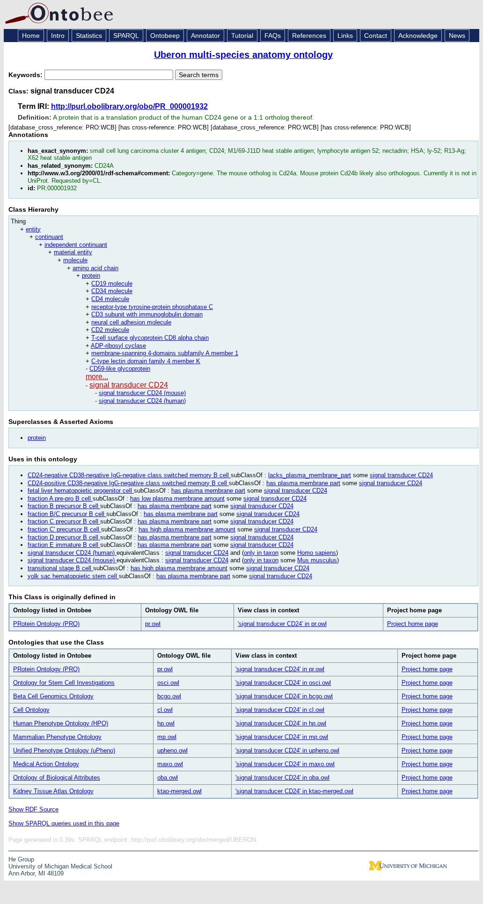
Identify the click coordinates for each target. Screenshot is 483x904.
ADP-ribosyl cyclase (118, 345)
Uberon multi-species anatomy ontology (243, 55)
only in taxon (261, 552)
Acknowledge (418, 35)
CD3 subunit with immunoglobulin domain (147, 314)
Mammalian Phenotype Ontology (57, 736)
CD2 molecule (110, 329)
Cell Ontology (31, 709)
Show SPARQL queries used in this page (63, 823)
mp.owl (166, 736)
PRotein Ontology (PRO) (46, 623)
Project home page (412, 623)
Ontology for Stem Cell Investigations (64, 682)
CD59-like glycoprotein (119, 368)
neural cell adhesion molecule (131, 322)
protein (91, 275)
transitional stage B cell (60, 568)
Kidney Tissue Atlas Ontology (53, 791)
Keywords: (26, 75)
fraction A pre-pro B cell (60, 498)
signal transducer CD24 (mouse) (142, 392)
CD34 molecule (111, 290)
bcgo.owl (169, 696)
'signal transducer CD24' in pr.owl (282, 623)
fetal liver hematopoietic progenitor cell (81, 490)
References (309, 35)
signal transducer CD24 (128, 385)
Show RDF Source (33, 809)
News (457, 35)
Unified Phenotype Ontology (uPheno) (64, 750)
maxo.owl (170, 764)
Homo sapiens (316, 552)
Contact (375, 35)
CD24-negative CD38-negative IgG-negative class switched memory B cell (129, 475)
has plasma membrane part (303, 483)
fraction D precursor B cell (64, 537)
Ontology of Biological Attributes (56, 777)
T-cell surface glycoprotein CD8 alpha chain (150, 337)
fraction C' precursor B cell (64, 529)
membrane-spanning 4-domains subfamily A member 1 (164, 353)
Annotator (205, 35)
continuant (49, 236)
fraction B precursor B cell (64, 505)
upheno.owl (172, 750)
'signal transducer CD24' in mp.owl (281, 736)
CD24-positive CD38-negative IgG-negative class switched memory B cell (128, 483)
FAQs (272, 35)
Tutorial (242, 35)
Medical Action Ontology (46, 764)
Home (31, 35)
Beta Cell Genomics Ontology (53, 696)
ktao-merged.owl (179, 791)
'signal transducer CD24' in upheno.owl (287, 750)
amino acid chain (95, 268)
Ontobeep (165, 35)
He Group (21, 859)
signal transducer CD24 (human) (142, 400)
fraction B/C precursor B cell (67, 513)
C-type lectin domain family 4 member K (145, 361)
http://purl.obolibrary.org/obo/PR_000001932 (129, 106)
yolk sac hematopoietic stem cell (73, 576)
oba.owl (167, 777)
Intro (58, 35)
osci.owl (168, 682)
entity (33, 229)
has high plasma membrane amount (187, 529)
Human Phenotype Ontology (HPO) (60, 723)
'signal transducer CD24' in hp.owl (280, 723)
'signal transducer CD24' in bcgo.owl (284, 696)
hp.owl (166, 723)
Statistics (89, 35)
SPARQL (126, 35)
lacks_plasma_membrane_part (309, 475)
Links (345, 35)
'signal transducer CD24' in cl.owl (279, 709)
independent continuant (75, 244)
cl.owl (165, 709)
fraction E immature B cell (64, 544)
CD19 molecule (111, 283)
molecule (75, 260)
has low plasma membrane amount (177, 498)
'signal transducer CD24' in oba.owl (282, 777)
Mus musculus (317, 560)
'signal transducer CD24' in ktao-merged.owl (294, 791)
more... (97, 376)
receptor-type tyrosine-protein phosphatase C (152, 306)
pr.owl (153, 623)
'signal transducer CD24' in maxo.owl (285, 764)
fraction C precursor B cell (64, 521)
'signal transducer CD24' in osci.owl (283, 682)
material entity (73, 252)
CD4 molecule (110, 298)
